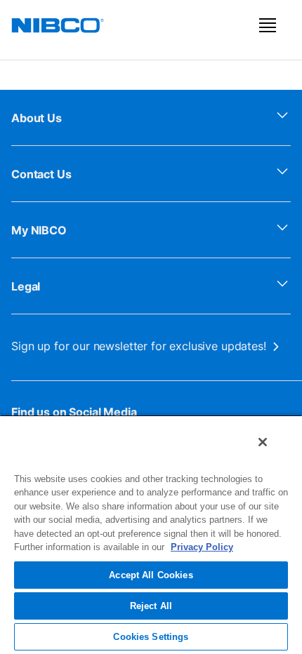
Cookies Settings (150, 637)
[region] (151, 534)
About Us (36, 118)
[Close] (262, 442)
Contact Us (41, 174)
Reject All (151, 606)
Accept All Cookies (150, 575)
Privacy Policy (202, 547)
